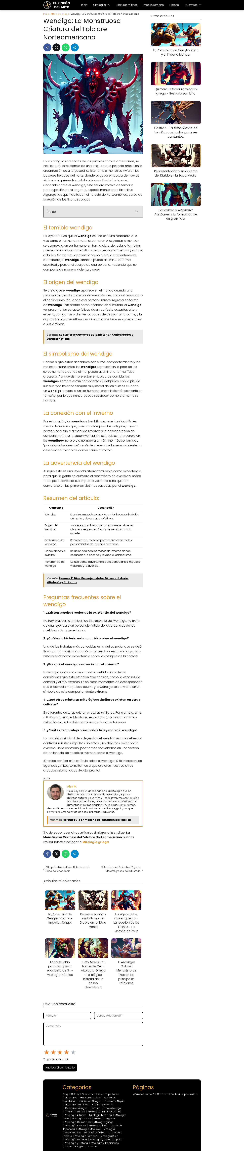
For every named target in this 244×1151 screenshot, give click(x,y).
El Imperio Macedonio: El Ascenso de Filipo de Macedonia (68, 869)
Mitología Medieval (89, 1129)
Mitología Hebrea (75, 1125)
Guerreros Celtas (90, 1097)
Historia (174, 5)
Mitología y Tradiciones (105, 1143)
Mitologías (100, 5)
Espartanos (112, 1094)
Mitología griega (104, 1122)
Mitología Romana (86, 1136)
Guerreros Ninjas (114, 1101)
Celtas (75, 1094)
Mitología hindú (98, 1125)
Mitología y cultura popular (106, 1139)
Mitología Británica (100, 1115)
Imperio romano (153, 5)
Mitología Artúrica (75, 1115)
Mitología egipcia (104, 1118)
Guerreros (191, 5)
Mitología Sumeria (76, 1139)
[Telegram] (75, 47)
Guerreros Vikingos (76, 1108)
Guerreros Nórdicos (76, 1104)
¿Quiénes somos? (144, 1094)
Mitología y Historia (76, 1143)
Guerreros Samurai (102, 1104)
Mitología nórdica (94, 1132)
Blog (65, 1094)
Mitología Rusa (109, 1136)
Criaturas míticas (126, 5)
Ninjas (68, 1146)
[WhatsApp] (66, 47)
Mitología (93, 1111)
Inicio (84, 5)
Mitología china (81, 1118)
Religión (79, 1146)
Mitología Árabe (111, 1111)
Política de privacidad (184, 1094)
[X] (56, 47)
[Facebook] (47, 47)
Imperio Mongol (112, 1108)
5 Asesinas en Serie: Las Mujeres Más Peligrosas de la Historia (120, 869)
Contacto (162, 1094)
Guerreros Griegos (90, 1101)
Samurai (92, 1146)
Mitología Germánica (78, 1122)
